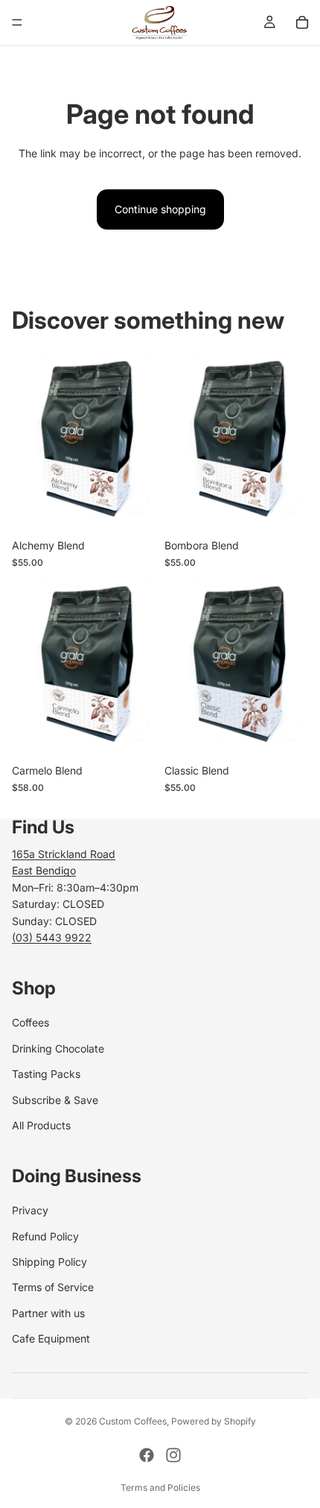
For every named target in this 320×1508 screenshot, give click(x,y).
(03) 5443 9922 (52, 937)
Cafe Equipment (51, 1338)
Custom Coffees (133, 1421)
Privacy (30, 1210)
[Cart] (302, 22)
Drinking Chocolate (58, 1048)
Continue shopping (160, 209)
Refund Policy (45, 1236)
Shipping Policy (49, 1261)
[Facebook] (147, 1455)
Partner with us (48, 1313)
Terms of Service (53, 1287)
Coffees (30, 1022)
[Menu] (17, 22)
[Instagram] (173, 1455)
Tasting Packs (46, 1073)
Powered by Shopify (213, 1421)
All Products (41, 1125)
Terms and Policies (160, 1487)
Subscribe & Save (55, 1100)
